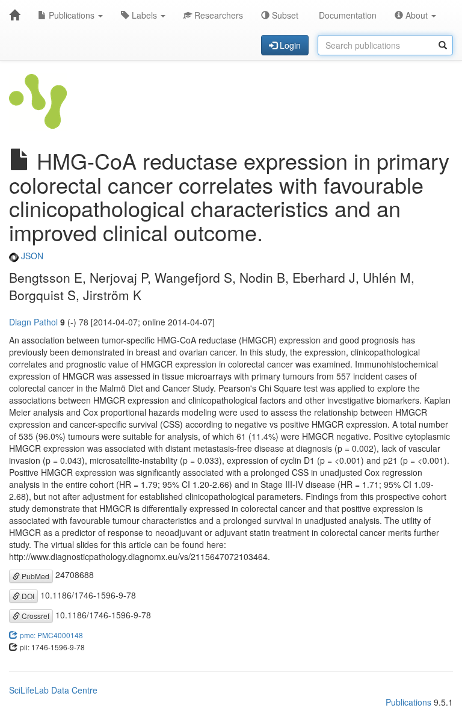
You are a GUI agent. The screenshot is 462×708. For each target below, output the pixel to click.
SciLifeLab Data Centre (53, 690)
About (416, 15)
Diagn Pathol (33, 322)
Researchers (217, 15)
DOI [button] (27, 596)
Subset (284, 15)
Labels (144, 15)
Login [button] (289, 45)
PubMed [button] (34, 576)
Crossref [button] (34, 616)
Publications (71, 15)
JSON (31, 256)
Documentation (346, 15)
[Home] (14, 15)
